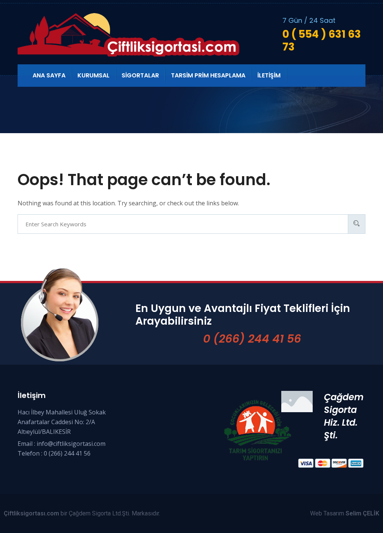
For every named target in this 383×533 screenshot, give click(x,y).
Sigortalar (140, 75)
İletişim (269, 75)
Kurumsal (93, 75)
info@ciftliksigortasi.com (71, 443)
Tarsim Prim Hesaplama (208, 75)
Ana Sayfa (49, 75)
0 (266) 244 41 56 (252, 339)
